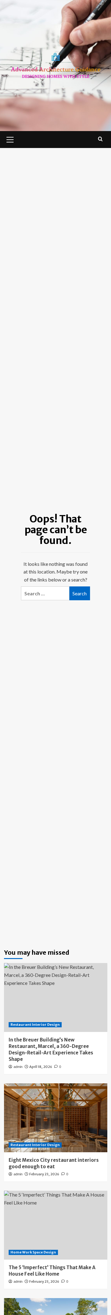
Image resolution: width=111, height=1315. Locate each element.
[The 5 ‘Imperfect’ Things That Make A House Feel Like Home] (55, 1225)
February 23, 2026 (44, 1174)
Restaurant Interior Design (35, 1024)
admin (18, 1067)
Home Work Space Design (33, 1252)
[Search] (100, 139)
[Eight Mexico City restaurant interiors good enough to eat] (55, 1117)
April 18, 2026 (40, 1067)
